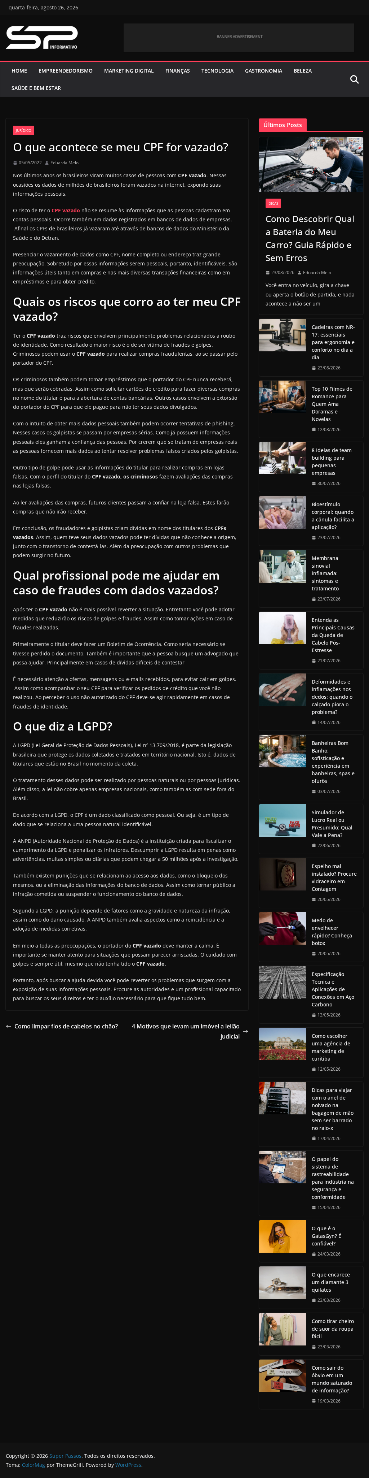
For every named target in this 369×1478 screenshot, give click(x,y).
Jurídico (23, 130)
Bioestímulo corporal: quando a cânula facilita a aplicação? (333, 515)
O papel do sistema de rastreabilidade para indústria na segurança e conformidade (333, 1178)
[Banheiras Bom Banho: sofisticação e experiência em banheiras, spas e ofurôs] (282, 767)
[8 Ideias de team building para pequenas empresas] (282, 467)
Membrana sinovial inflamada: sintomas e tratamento (325, 573)
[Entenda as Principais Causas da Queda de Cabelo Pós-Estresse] (282, 640)
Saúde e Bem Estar (36, 87)
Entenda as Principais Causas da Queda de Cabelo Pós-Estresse (333, 635)
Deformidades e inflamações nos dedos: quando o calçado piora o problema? (332, 696)
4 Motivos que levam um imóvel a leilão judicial (186, 1031)
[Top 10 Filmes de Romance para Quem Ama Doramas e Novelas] (282, 409)
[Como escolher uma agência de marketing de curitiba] (282, 1053)
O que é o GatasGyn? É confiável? (326, 1236)
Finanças (177, 70)
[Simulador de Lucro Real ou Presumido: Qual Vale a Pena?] (282, 829)
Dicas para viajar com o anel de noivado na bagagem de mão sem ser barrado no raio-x (333, 1109)
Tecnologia (217, 70)
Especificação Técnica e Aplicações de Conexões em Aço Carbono (333, 989)
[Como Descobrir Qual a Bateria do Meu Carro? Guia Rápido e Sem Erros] (311, 164)
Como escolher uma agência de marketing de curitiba (331, 1047)
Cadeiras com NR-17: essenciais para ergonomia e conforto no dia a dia (333, 342)
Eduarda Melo (64, 163)
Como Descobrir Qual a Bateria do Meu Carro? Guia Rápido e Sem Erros (310, 238)
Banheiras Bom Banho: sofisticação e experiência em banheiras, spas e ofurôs (333, 762)
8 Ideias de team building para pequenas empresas (332, 461)
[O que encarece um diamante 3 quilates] (282, 1287)
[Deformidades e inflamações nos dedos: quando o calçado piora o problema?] (282, 702)
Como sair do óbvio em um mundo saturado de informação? (332, 1379)
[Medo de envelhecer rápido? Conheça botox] (282, 937)
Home (19, 70)
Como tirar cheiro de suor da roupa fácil (333, 1329)
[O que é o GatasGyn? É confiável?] (282, 1241)
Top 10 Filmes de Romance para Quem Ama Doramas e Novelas (332, 403)
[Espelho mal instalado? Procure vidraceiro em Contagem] (282, 883)
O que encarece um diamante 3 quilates (331, 1282)
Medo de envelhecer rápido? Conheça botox (332, 931)
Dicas (273, 203)
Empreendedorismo (66, 70)
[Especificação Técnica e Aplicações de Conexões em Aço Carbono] (282, 994)
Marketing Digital (129, 70)
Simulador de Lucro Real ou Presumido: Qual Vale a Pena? (332, 823)
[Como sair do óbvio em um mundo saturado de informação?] (282, 1384)
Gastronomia (263, 70)
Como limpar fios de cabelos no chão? (66, 1026)
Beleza (303, 70)
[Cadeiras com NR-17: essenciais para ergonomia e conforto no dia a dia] (282, 347)
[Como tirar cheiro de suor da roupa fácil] (282, 1334)
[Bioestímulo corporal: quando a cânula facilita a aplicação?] (282, 521)
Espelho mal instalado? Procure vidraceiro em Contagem (334, 877)
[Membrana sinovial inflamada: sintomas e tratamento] (282, 578)
